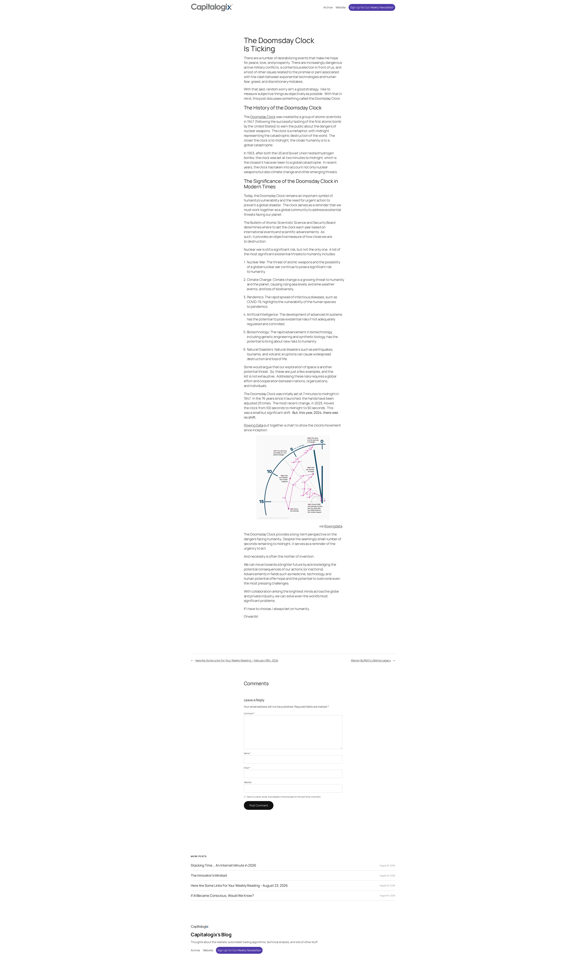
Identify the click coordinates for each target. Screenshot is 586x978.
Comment (249, 713)
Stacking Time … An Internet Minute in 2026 (223, 865)
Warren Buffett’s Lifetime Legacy (371, 660)
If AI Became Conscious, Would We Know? (222, 896)
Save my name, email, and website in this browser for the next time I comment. (284, 796)
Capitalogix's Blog (211, 934)
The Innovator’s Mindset (209, 875)
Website (247, 782)
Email (247, 767)
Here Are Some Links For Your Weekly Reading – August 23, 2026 (239, 885)
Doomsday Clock (262, 116)
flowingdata (333, 526)
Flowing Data (253, 425)
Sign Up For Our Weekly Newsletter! (372, 7)
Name (247, 753)
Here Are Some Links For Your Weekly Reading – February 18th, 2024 (236, 660)
